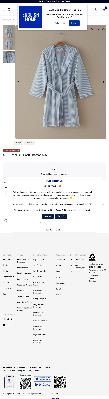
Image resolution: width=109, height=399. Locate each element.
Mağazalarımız (8, 277)
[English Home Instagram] (4, 319)
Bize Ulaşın (93, 281)
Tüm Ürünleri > (54, 230)
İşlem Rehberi (22, 279)
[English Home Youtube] (4, 324)
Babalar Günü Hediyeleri (38, 341)
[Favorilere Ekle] (92, 28)
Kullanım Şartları (23, 268)
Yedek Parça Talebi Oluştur (24, 309)
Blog (4, 294)
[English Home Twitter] (12, 319)
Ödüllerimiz (7, 265)
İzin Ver (74, 23)
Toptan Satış (7, 288)
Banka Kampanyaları (80, 266)
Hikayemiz (7, 260)
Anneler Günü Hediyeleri (38, 328)
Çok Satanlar (38, 277)
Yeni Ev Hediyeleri (40, 271)
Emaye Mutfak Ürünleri (38, 283)
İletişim (5, 271)
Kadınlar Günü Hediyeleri (38, 314)
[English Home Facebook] (8, 319)
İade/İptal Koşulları (24, 273)
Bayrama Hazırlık (39, 335)
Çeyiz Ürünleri (38, 260)
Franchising (7, 282)
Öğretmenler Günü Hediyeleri (40, 292)
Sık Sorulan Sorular (24, 285)
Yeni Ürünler (37, 265)
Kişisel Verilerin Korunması (23, 261)
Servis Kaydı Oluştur (24, 302)
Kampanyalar (80, 260)
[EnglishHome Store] (42, 381)
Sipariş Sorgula (23, 296)
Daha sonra (60, 23)
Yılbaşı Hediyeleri (39, 299)
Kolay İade (21, 291)
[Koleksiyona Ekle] (98, 28)
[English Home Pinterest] (8, 324)
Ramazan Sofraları (40, 321)
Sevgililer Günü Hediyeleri (39, 306)
